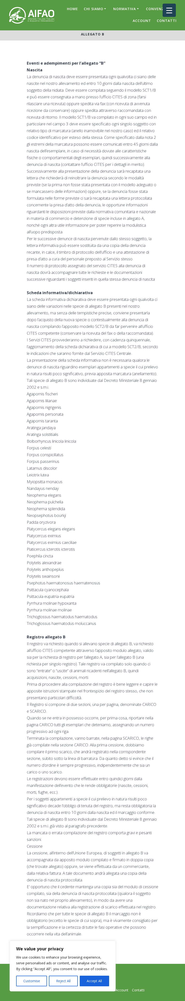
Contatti (167, 20)
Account (142, 20)
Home (72, 9)
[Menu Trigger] (169, 10)
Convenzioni (159, 9)
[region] (63, 966)
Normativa (124, 9)
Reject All (63, 981)
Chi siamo (93, 9)
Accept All (94, 981)
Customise (31, 981)
